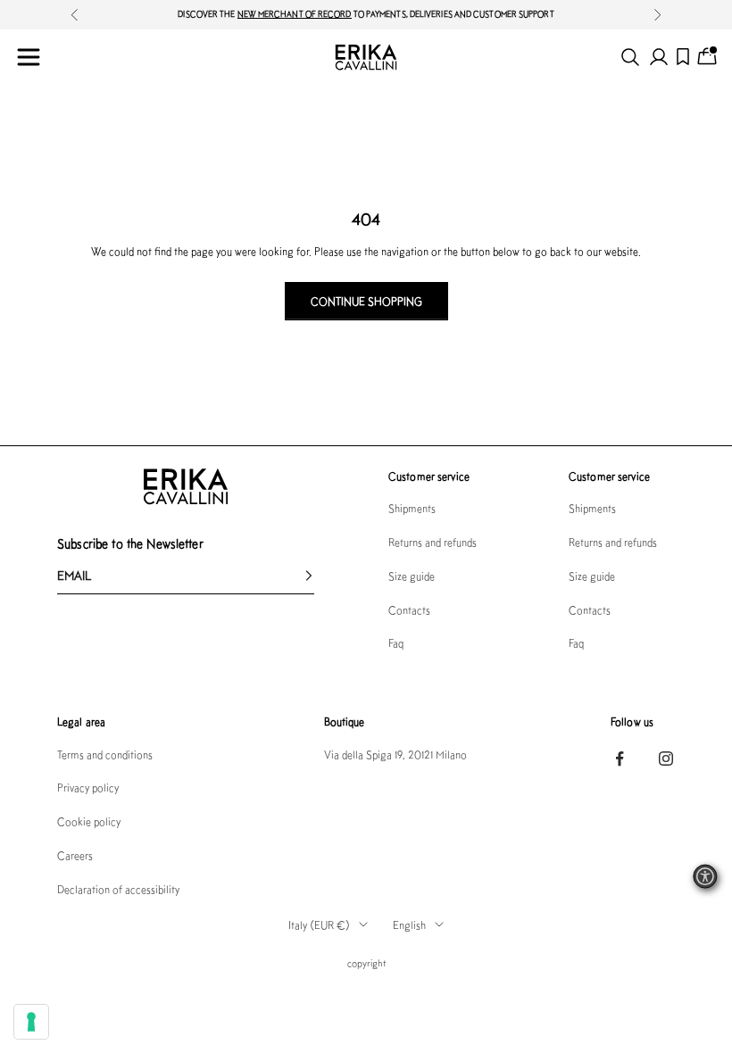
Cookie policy (89, 821)
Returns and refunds (432, 542)
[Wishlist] (683, 56)
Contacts (409, 610)
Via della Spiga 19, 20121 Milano (395, 754)
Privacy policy (88, 787)
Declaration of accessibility (118, 889)
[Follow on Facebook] (619, 758)
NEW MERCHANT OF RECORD (294, 14)
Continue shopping (366, 301)
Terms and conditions (105, 754)
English (409, 925)
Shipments (412, 508)
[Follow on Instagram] (666, 758)
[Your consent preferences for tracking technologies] (31, 1022)
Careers (75, 855)
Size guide (411, 576)
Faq (395, 643)
